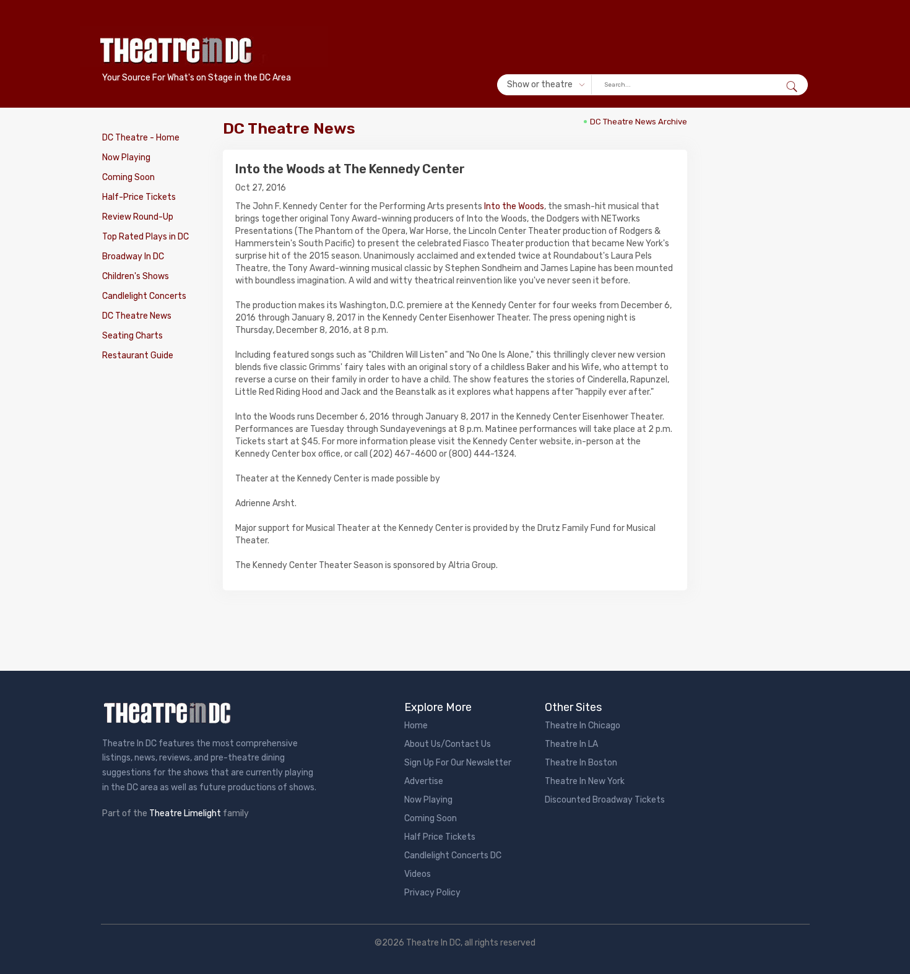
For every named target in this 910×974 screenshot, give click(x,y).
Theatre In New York (585, 781)
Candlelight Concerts (144, 296)
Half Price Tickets (439, 837)
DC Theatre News (136, 316)
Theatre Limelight (185, 813)
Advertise (423, 781)
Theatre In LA (571, 744)
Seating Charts (132, 335)
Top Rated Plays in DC (145, 236)
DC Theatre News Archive (638, 121)
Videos (417, 874)
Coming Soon (128, 177)
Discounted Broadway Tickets (605, 800)
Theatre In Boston (581, 762)
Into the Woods (514, 206)
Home (416, 725)
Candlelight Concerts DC (452, 855)
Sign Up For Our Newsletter (457, 762)
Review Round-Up (137, 217)
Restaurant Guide (137, 355)
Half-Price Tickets (139, 197)
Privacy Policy (432, 892)
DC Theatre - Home (141, 137)
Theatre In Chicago (582, 725)
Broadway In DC (133, 256)
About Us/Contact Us (447, 744)
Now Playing (126, 157)
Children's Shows (135, 276)
